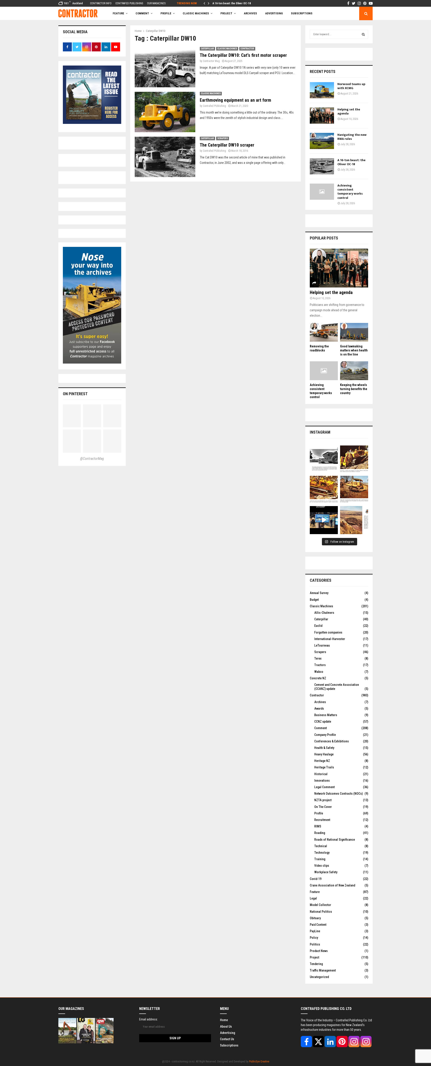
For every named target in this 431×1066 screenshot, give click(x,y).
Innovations (322, 780)
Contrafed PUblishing (214, 105)
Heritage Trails (324, 767)
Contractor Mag (211, 61)
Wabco (318, 671)
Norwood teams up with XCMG (351, 86)
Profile (166, 13)
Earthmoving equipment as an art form (235, 100)
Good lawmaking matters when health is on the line (354, 350)
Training (319, 859)
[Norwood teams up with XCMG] (322, 90)
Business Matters (325, 715)
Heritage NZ (322, 761)
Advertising (274, 13)
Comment (320, 728)
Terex (317, 658)
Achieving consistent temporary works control (350, 191)
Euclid (318, 625)
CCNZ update (322, 721)
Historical (321, 774)
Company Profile (325, 735)
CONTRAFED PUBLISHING (129, 3)
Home (224, 1020)
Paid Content (318, 924)
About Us (226, 1026)
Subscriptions (229, 1045)
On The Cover (323, 807)
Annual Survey (319, 593)
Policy (314, 937)
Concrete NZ (318, 678)
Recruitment (322, 820)
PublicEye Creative (259, 1061)
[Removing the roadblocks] (324, 332)
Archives (250, 13)
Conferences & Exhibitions (331, 741)
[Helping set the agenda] (322, 115)
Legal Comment (324, 787)
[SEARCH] (363, 34)
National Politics (321, 911)
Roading (319, 833)
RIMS (317, 826)
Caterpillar (207, 48)
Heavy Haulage (324, 754)
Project (226, 13)
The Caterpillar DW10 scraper (227, 145)
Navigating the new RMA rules (352, 136)
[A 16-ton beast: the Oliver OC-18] (322, 166)
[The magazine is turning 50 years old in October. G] (324, 520)
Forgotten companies (328, 632)
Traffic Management (323, 970)
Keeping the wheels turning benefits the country (353, 389)
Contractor (247, 48)
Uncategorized (319, 977)
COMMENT (142, 13)
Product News (319, 951)
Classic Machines (196, 13)
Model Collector (320, 905)
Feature (118, 13)
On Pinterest (75, 393)
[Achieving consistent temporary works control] (322, 192)
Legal (313, 898)
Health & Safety (324, 748)
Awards (319, 708)
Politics (315, 944)
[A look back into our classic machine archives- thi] (324, 459)
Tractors (320, 665)
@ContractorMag (92, 458)
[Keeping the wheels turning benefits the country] (354, 370)
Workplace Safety (325, 872)
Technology (322, 852)
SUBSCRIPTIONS (301, 13)
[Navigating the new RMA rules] (322, 141)
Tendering (316, 964)
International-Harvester (329, 639)
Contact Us (227, 1039)
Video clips (321, 865)
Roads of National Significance (334, 839)
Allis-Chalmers (324, 612)
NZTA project (323, 800)
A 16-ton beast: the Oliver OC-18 (232, 3)
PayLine (315, 931)
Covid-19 (315, 879)
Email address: (148, 1019)
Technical (320, 846)
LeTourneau (322, 645)
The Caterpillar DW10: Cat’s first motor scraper (243, 55)
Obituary (315, 918)
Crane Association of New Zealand (332, 885)
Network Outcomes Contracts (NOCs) (338, 793)
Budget (314, 599)
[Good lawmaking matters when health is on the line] (354, 332)
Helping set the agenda (348, 111)
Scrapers (222, 138)
